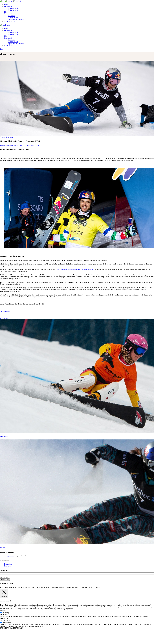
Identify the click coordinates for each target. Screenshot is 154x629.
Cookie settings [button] (87, 587)
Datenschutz (8, 564)
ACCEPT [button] (98, 587)
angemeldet (10, 556)
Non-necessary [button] (5, 620)
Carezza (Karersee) (6, 137)
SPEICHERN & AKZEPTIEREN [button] (11, 628)
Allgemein (22, 145)
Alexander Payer (5, 311)
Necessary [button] (3, 611)
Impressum (7, 566)
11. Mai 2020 (4, 318)
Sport (37, 145)
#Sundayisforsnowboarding (9, 145)
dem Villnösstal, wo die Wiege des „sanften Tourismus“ (75, 269)
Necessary (6, 613)
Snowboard (30, 145)
